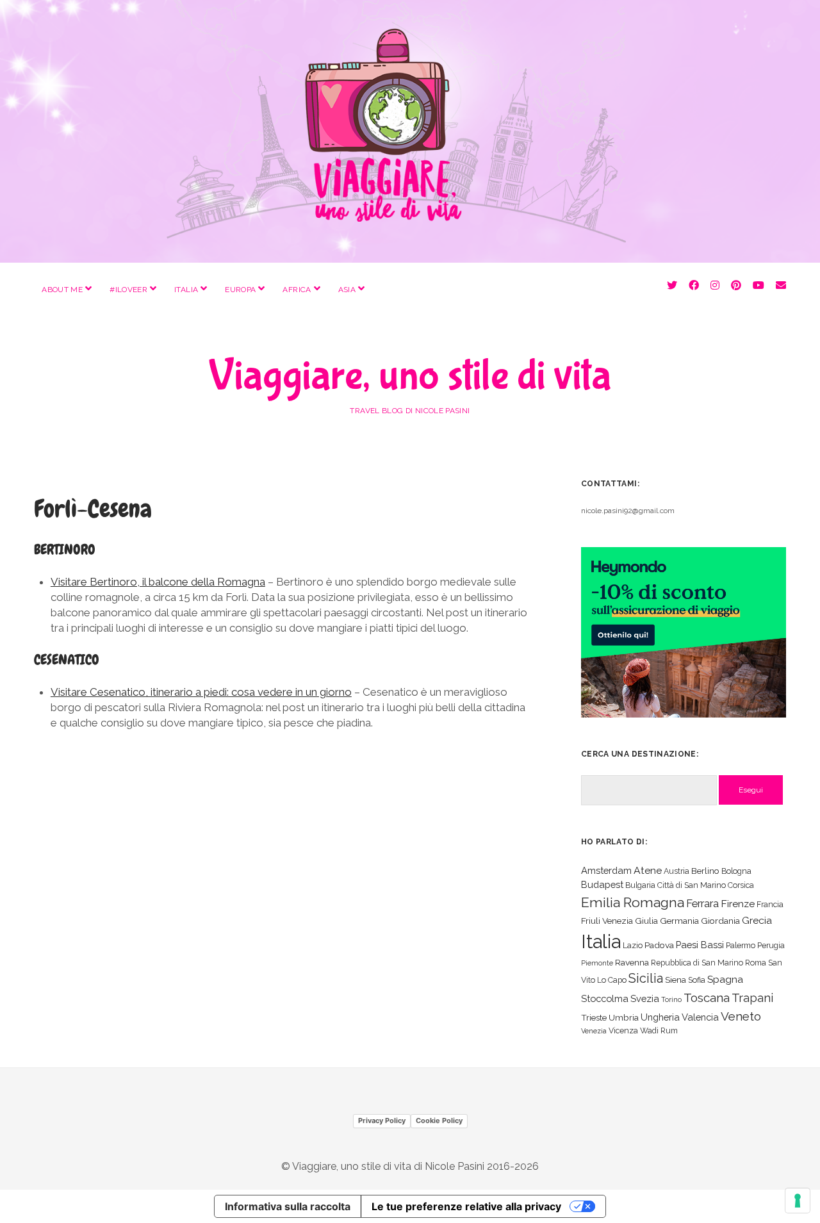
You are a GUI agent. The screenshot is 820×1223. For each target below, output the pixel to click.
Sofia (696, 980)
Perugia (771, 945)
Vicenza (623, 1030)
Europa (240, 289)
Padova (659, 945)
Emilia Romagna (632, 902)
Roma (755, 962)
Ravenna (632, 962)
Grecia (757, 920)
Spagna (725, 979)
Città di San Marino (691, 885)
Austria (676, 871)
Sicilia (645, 978)
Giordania (720, 920)
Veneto (741, 1016)
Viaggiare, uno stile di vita (410, 376)
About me (62, 289)
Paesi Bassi (700, 944)
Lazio (633, 945)
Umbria (624, 1017)
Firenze (738, 904)
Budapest (602, 884)
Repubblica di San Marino (697, 962)
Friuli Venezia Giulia (619, 920)
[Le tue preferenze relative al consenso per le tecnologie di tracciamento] (797, 1200)
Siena (675, 979)
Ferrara (702, 904)
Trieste (594, 1017)
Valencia (700, 1017)
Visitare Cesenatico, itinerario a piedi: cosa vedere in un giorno (201, 691)
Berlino (705, 871)
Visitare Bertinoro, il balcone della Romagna (158, 581)
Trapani (752, 998)
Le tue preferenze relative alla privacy (466, 1206)
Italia (186, 289)
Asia (347, 289)
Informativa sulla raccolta (287, 1206)
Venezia (594, 1031)
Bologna (736, 871)
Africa (297, 289)
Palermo (740, 945)
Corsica (741, 885)
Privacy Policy (382, 1120)
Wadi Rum (659, 1030)
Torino (671, 999)
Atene (648, 870)
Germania (679, 920)
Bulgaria (640, 885)
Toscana (707, 997)
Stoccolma (604, 998)
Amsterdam (606, 870)
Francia (770, 904)
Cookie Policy (439, 1120)
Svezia (644, 998)
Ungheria (660, 1017)
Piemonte (597, 963)
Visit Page (410, 131)
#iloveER (128, 289)
